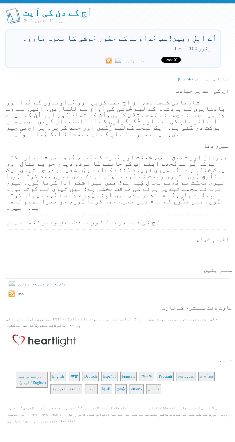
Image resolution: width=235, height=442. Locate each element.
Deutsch (90, 376)
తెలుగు (136, 389)
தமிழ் (121, 389)
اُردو (91, 389)
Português (186, 376)
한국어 (146, 376)
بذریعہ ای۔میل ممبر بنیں (41, 284)
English (58, 376)
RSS (20, 294)
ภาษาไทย (206, 376)
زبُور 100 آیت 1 (192, 48)
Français (128, 376)
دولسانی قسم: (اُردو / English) (32, 379)
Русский (165, 376)
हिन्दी (106, 389)
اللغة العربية (66, 389)
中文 (74, 376)
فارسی (154, 389)
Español (109, 376)
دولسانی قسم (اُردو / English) (203, 79)
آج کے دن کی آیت (58, 12)
